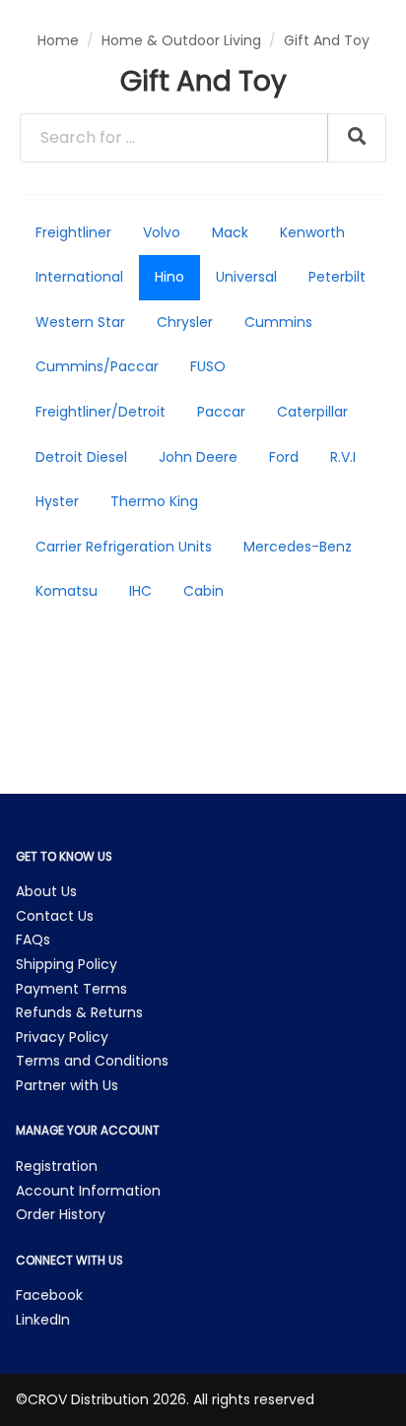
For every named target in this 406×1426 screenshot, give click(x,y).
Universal (246, 277)
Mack (230, 232)
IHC (140, 591)
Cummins (278, 322)
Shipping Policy (66, 964)
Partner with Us (67, 1085)
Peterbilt (337, 277)
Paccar (221, 411)
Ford (284, 457)
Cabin (203, 591)
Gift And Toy (327, 40)
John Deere (198, 457)
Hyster (57, 501)
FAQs (33, 939)
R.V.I (343, 457)
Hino (169, 277)
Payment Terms (71, 989)
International (79, 277)
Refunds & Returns (79, 1012)
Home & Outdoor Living (181, 40)
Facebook (49, 1295)
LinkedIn (43, 1319)
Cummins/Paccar (97, 366)
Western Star (80, 322)
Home (58, 40)
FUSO (208, 366)
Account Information (88, 1190)
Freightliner (73, 232)
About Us (46, 891)
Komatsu (66, 591)
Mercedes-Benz (297, 546)
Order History (60, 1214)
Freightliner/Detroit (100, 411)
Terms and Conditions (92, 1060)
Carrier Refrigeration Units (123, 546)
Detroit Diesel (81, 457)
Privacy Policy (62, 1037)
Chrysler (185, 322)
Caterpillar (312, 411)
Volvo (161, 232)
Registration (57, 1166)
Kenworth (312, 232)
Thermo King (154, 501)
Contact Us (55, 916)
